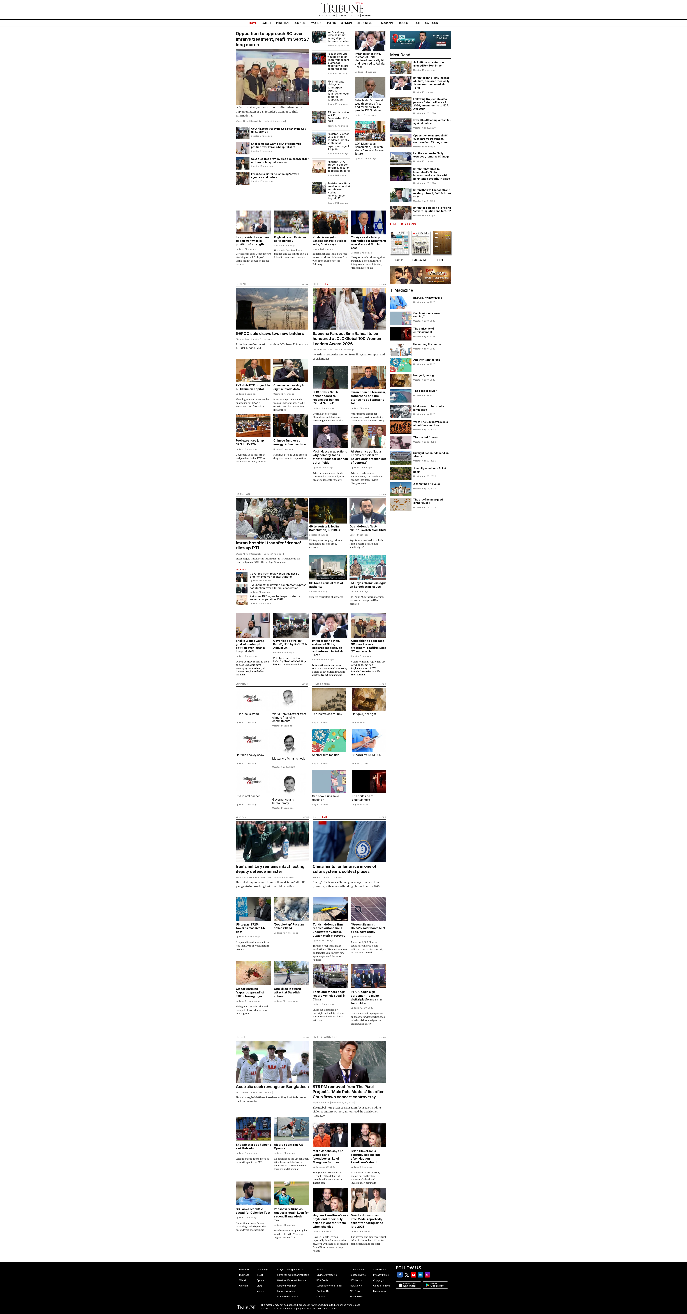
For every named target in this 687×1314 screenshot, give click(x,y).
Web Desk (266, 877)
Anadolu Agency (252, 877)
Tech (416, 22)
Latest (266, 22)
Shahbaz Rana (242, 339)
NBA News (356, 1285)
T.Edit (260, 1274)
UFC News (356, 1280)
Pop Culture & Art (321, 1102)
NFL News (355, 1291)
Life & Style (365, 22)
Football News (358, 1274)
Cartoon (431, 22)
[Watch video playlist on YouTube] (420, 40)
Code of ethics (381, 1285)
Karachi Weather (286, 1285)
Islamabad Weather (288, 1296)
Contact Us (322, 1291)
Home (253, 22)
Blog (259, 1285)
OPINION (242, 683)
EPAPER (366, 15)
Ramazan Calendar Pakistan (293, 1274)
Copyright (378, 1280)
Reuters (240, 877)
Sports (331, 22)
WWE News (356, 1296)
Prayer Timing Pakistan (290, 1269)
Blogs (403, 22)
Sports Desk (242, 1092)
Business (300, 22)
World (316, 22)
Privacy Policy (381, 1274)
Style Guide (379, 1269)
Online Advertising (326, 1274)
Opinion (346, 22)
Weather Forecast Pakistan (292, 1280)
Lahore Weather (286, 1291)
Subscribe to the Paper (329, 1285)
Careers (321, 1296)
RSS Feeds (322, 1280)
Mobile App (379, 1291)
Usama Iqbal (256, 121)
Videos (261, 1291)
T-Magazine (386, 22)
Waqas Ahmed (243, 121)
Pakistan (282, 22)
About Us (321, 1269)
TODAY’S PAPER (326, 15)
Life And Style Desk (322, 349)
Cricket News (357, 1269)
